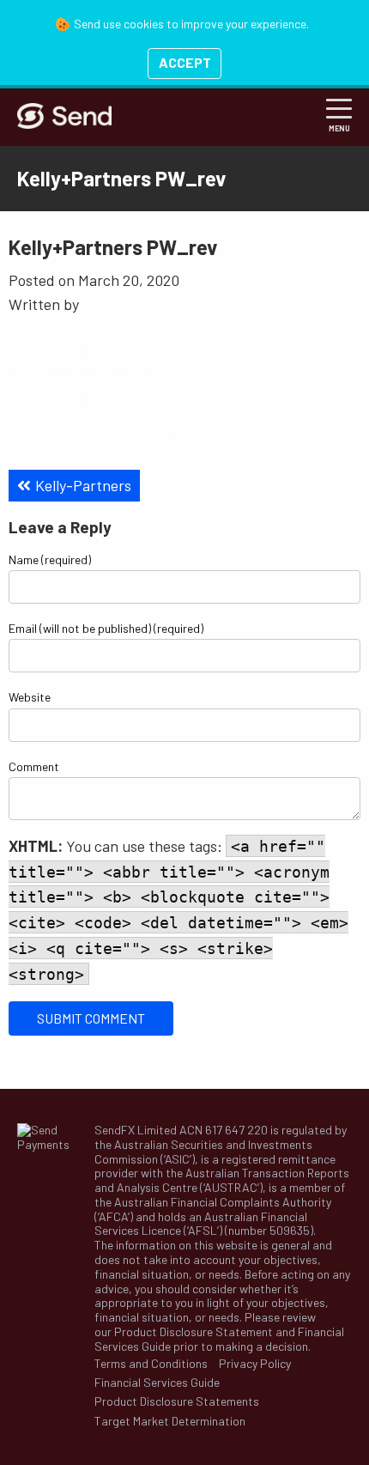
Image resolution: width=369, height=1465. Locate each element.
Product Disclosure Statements (176, 1401)
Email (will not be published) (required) (106, 628)
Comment (34, 766)
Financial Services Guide (157, 1383)
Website (30, 697)
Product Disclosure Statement (193, 1331)
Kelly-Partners (83, 485)
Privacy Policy (255, 1364)
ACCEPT (185, 62)
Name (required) (50, 559)
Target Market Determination (169, 1421)
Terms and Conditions (151, 1364)
